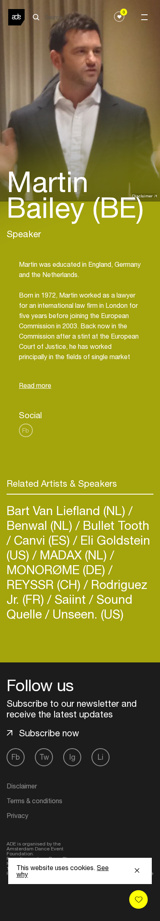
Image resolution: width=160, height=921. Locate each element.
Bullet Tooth (114, 525)
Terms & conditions (34, 800)
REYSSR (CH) (45, 584)
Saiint (70, 599)
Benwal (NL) (41, 525)
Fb (25, 430)
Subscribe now (49, 733)
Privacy (17, 815)
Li (100, 757)
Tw (44, 757)
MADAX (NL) (73, 555)
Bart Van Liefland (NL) (67, 510)
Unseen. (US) (86, 614)
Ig (72, 757)
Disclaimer (142, 195)
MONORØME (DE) (57, 569)
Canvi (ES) (42, 540)
